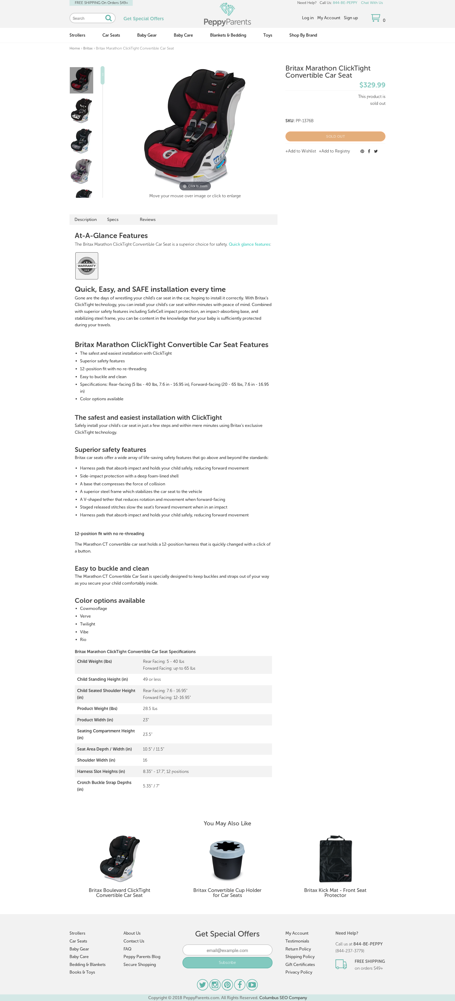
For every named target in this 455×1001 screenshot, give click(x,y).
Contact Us (133, 941)
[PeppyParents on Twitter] (203, 986)
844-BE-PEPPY (345, 3)
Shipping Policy (300, 956)
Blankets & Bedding (228, 35)
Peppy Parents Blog (141, 956)
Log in (308, 17)
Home (75, 48)
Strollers (77, 35)
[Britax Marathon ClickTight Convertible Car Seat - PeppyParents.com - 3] (81, 141)
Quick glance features (249, 244)
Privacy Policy (298, 972)
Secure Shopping (139, 964)
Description (86, 219)
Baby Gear (147, 35)
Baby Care (183, 35)
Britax (88, 48)
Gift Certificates (300, 964)
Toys (267, 35)
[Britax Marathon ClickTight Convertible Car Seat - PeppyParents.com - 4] (81, 171)
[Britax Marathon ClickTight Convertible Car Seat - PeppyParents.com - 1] (81, 80)
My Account (328, 17)
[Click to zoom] (195, 128)
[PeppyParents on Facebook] (240, 986)
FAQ (127, 948)
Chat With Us (372, 3)
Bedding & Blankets (88, 964)
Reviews (148, 219)
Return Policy (298, 948)
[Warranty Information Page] (87, 278)
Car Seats (111, 35)
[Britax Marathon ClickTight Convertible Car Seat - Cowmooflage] (81, 110)
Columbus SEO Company (283, 997)
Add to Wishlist (302, 151)
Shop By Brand (303, 35)
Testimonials (297, 941)
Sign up (351, 17)
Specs (112, 219)
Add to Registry (336, 151)
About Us (132, 933)
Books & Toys (82, 972)
